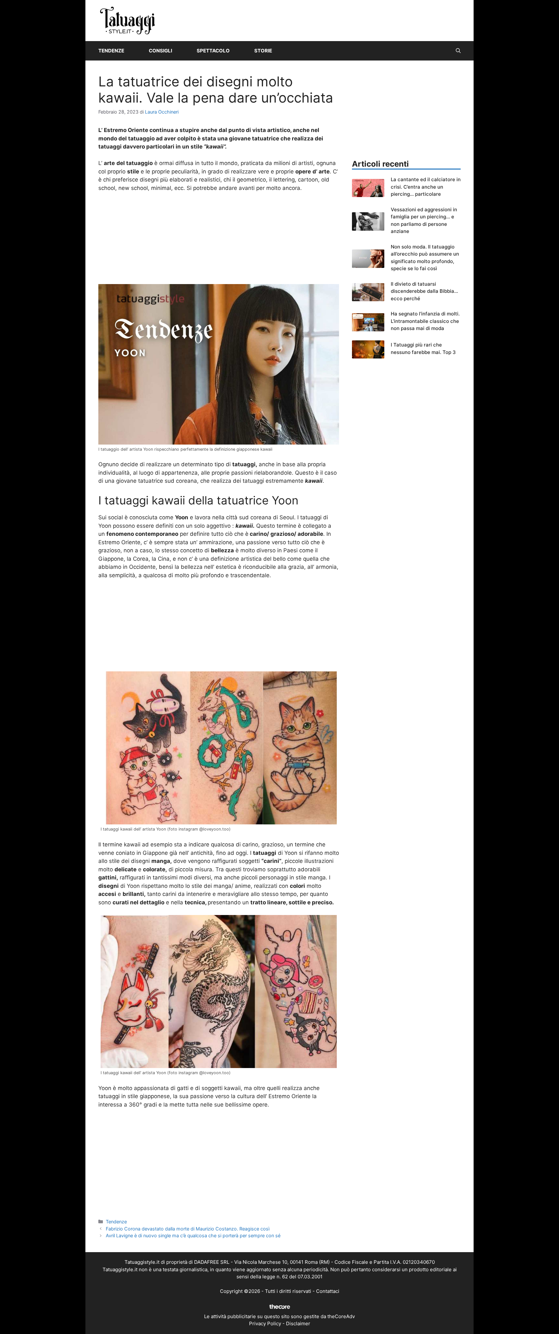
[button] (458, 51)
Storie (263, 51)
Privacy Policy (265, 1323)
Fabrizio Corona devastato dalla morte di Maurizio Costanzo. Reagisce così (187, 1228)
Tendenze (111, 51)
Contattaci (327, 1291)
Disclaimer (298, 1323)
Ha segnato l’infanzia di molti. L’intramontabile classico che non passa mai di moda (425, 321)
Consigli (160, 51)
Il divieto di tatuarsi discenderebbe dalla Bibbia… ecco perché (424, 291)
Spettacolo (213, 51)
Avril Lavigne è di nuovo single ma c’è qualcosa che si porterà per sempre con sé (193, 1235)
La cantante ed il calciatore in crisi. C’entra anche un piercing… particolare (426, 186)
